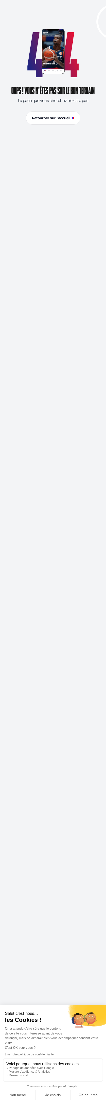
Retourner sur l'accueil (51, 118)
